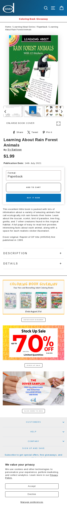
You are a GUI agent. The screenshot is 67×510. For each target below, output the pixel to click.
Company (33, 441)
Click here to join (33, 411)
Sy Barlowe (14, 149)
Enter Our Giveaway (34, 320)
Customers (33, 422)
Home (8, 27)
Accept (32, 486)
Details (10, 263)
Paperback (42, 27)
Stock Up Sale (33, 365)
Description (15, 253)
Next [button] (62, 111)
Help (33, 432)
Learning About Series (24, 27)
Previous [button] (5, 111)
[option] (33, 19)
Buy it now (33, 198)
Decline (32, 494)
